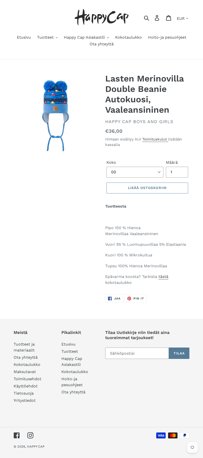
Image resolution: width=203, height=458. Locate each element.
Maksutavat (25, 371)
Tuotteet (69, 351)
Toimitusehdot (27, 379)
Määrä (172, 162)
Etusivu (68, 344)
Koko (111, 162)
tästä (163, 276)
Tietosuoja (24, 393)
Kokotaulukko (27, 364)
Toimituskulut (155, 139)
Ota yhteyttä (26, 357)
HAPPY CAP (36, 446)
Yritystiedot (25, 400)
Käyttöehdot (26, 386)
